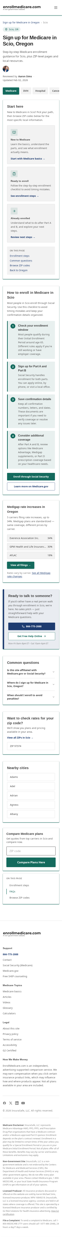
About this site (11, 1028)
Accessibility (10, 1045)
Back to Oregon (19, 270)
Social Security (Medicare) (17, 965)
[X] (10, 1103)
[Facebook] (4, 1103)
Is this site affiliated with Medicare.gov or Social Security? (26, 671)
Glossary (8, 1007)
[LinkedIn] (17, 1103)
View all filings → (21, 565)
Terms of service (12, 1039)
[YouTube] (23, 1103)
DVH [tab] (25, 90)
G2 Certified (9, 1050)
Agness (14, 804)
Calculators (9, 1013)
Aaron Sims (25, 76)
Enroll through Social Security (31, 476)
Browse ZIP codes (20, 265)
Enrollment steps (19, 255)
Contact (7, 959)
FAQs (12, 891)
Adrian (14, 795)
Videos (6, 1002)
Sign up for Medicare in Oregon (21, 22)
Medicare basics (12, 991)
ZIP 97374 (15, 746)
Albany (14, 814)
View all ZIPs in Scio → (20, 737)
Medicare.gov (10, 970)
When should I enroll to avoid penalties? (24, 697)
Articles (7, 996)
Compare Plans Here (31, 862)
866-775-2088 (34, 626)
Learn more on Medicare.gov (31, 486)
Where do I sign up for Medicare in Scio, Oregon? (27, 684)
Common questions (21, 260)
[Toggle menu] (55, 7)
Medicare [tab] (11, 90)
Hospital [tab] (40, 90)
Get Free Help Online (29, 636)
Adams (14, 777)
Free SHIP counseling (15, 976)
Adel (12, 786)
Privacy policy (10, 1034)
